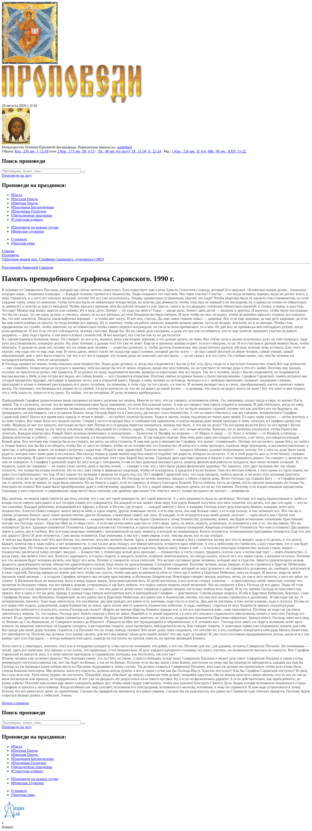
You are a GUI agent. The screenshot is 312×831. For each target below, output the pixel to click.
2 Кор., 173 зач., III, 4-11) (76, 151)
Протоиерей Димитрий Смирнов (27, 267)
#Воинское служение (27, 231)
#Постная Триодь (24, 199)
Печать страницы (15, 703)
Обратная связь (23, 243)
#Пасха (16, 195)
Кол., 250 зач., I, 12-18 (31, 151)
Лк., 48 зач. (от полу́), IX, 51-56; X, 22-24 (129, 151)
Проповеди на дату (17, 175)
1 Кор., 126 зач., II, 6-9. (189, 151)
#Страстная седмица (27, 219)
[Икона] (16, 143)
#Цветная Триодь (24, 203)
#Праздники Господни (28, 211)
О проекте (19, 239)
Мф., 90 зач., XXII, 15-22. (227, 151)
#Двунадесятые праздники (31, 215)
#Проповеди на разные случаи (34, 227)
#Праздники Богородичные (32, 207)
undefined (124, 147)
